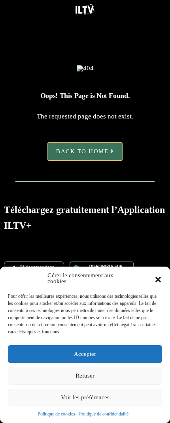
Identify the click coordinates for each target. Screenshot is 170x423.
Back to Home (82, 152)
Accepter (85, 354)
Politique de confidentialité (103, 414)
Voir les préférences (85, 397)
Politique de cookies (56, 414)
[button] (158, 278)
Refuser (85, 375)
